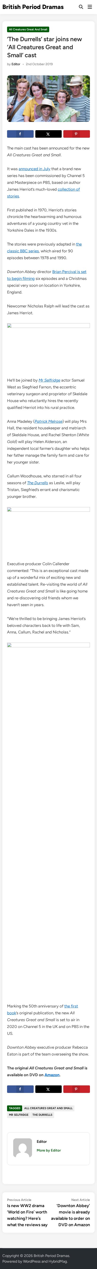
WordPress (31, 1261)
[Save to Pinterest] (76, 134)
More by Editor (49, 1150)
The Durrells (42, 1114)
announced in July (34, 168)
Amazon (52, 1074)
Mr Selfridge (18, 1114)
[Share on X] (48, 134)
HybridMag (57, 1261)
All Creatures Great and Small (48, 1108)
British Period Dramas (33, 7)
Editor (16, 64)
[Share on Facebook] (20, 134)
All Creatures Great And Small (28, 29)
